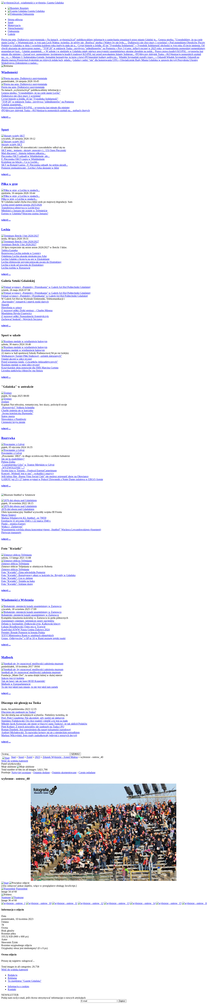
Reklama (12, 978)
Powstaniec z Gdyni (11, 453)
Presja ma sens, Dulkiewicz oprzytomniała (22, 87)
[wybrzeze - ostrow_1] (13, 903)
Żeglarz (5, 401)
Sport (5, 129)
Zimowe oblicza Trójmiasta (15, 563)
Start (13, 757)
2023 (37, 757)
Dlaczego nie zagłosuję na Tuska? (18, 712)
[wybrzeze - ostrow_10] (38, 903)
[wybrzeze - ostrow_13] (116, 903)
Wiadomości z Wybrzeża (17, 600)
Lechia (5, 229)
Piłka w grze (9, 184)
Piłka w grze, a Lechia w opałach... (19, 199)
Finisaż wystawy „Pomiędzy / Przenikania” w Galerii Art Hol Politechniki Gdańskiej (44, 295)
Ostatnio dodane (41, 772)
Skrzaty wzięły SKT (11, 144)
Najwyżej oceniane (21, 772)
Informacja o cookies (18, 986)
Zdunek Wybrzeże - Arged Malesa (60, 757)
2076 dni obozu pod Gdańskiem (17, 509)
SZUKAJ (75, 754)
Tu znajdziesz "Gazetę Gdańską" (24, 981)
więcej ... (6, 117)
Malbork (7, 657)
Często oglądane (87, 772)
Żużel (29, 757)
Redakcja (12, 975)
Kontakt (12, 989)
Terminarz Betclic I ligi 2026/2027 (18, 244)
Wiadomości (9, 72)
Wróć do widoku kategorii (14, 760)
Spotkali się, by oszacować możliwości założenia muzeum (31, 672)
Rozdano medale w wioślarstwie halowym (23, 350)
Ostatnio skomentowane (64, 772)
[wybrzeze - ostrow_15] (168, 903)
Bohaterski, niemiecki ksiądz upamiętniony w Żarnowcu (30, 615)
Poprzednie (21, 888)
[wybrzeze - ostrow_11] (64, 903)
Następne (6, 897)
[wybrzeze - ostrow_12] (90, 903)
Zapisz (122, 1001)
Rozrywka (8, 438)
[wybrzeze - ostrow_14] (142, 903)
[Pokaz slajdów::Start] (5, 882)
